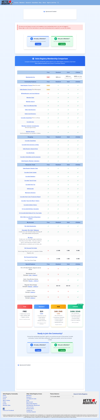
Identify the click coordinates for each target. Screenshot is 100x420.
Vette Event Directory (30, 113)
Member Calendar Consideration (30, 126)
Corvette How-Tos (30, 184)
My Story (30, 237)
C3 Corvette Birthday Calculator (30, 209)
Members (22, 2)
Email (4, 398)
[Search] (58, 2)
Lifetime (34, 275)
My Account (29, 402)
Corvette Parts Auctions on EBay (30, 144)
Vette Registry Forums (26, 85)
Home (4, 395)
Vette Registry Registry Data (30, 168)
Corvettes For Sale (31, 398)
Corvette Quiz (30, 122)
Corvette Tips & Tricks (30, 180)
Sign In (38, 44)
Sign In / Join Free (51, 2)
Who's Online (6, 400)
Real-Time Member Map (30, 105)
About (44, 2)
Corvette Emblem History (30, 205)
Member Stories (30, 131)
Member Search (30, 101)
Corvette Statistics (30, 176)
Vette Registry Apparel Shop (30, 148)
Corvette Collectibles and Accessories (30, 157)
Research (28, 2)
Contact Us (29, 410)
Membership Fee (30, 77)
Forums (16, 2)
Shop (40, 2)
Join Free (62, 44)
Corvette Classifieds (26, 117)
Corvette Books (30, 153)
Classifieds (35, 2)
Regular (31, 281)
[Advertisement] (50, 16)
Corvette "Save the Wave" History (30, 200)
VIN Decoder (30, 188)
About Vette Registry (31, 403)
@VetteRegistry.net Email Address (30, 93)
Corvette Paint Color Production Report (30, 196)
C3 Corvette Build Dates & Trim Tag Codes (30, 213)
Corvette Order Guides (30, 172)
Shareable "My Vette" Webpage (30, 230)
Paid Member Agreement (33, 405)
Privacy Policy (30, 408)
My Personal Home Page (30, 257)
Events (4, 403)
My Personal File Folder (31, 248)
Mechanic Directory (30, 192)
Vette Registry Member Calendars (30, 161)
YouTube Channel (31, 412)
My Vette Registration (30, 226)
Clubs (4, 402)
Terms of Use (30, 407)
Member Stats (30, 97)
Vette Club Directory (30, 109)
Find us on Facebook (8, 410)
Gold (30, 275)
